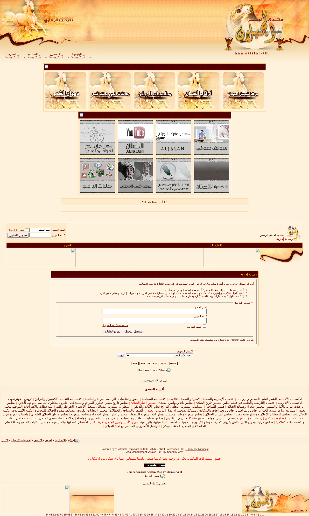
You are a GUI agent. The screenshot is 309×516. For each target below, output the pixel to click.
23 (195, 514)
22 (199, 514)
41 (130, 514)
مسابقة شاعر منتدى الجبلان (277, 410)
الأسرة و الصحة (191, 399)
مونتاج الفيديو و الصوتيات (195, 422)
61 (57, 514)
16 (220, 514)
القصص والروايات (248, 399)
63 (50, 514)
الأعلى (4, 440)
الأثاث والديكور (142, 406)
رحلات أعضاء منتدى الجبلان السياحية (50, 418)
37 (144, 514)
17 (217, 514)
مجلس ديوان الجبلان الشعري (50, 414)
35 (152, 514)
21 (202, 514)
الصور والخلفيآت (129, 399)
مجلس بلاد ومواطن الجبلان (175, 403)
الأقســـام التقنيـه (71, 399)
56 (76, 514)
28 (177, 514)
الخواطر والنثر (65, 406)
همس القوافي (215, 406)
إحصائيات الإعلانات (21, 440)
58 (68, 514)
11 (239, 514)
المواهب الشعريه (192, 406)
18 (213, 514)
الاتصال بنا (60, 440)
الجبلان (48, 440)
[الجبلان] (73, 440)
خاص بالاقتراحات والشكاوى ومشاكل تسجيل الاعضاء (200, 410)
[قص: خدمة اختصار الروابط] (155, 475)
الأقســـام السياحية (154, 399)
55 (79, 514)
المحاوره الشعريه (119, 406)
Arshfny (151, 472)
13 (231, 514)
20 (206, 514)
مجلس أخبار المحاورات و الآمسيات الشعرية (99, 414)
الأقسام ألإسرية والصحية (218, 399)
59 (65, 514)
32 (163, 514)
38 (141, 514)
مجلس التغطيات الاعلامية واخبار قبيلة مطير (263, 414)
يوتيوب (154, 410)
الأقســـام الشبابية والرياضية (158, 422)
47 (108, 514)
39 (137, 514)
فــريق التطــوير (176, 418)
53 (86, 514)
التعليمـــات (216, 245)
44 (119, 514)
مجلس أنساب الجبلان (219, 414)
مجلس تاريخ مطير (116, 403)
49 (101, 514)
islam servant (174, 472)
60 (61, 514)
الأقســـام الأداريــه (290, 403)
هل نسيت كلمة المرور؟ (115, 325)
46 (112, 514)
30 (170, 514)
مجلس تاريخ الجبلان (208, 403)
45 (115, 514)
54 (83, 514)
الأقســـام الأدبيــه (290, 399)
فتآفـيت (174, 399)
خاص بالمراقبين (246, 410)
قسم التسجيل (225, 418)
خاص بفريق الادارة (226, 422)
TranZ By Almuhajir (197, 449)
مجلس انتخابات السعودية (33, 422)
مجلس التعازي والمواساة (93, 418)
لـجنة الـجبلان (171, 426)
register (235, 339)
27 (181, 514)
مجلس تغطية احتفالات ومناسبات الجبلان (137, 418)
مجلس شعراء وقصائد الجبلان (245, 406)
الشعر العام (269, 399)
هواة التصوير (201, 418)
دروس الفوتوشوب (20, 399)
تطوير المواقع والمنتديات (86, 403)
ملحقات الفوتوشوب (15, 414)
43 (123, 514)
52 (90, 514)
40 (134, 514)
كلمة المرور (58, 235)
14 (228, 514)
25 (188, 514)
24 (191, 514)
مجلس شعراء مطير (190, 414)
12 (235, 514)
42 (126, 514)
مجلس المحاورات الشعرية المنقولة (152, 414)
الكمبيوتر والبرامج (46, 399)
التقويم (67, 245)
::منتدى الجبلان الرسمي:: (272, 235)
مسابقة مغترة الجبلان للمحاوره (55, 410)
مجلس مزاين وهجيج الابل (257, 422)
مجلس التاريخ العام (166, 406)
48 (105, 514)
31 (166, 514)
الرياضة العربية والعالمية (100, 399)
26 (184, 514)
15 (224, 514)
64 (47, 514)
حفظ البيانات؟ (16, 230)
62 (54, 514)
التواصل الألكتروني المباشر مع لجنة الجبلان (132, 426)
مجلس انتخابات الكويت (92, 410)
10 (242, 514)
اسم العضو (59, 229)
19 (210, 514)
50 (97, 514)
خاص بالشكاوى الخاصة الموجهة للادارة (43, 403)
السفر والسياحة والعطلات (126, 410)
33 (159, 514)
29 (173, 514)
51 (94, 514)
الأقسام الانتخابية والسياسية (70, 422)
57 (72, 514)
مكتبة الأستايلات (22, 410)
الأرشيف (38, 440)
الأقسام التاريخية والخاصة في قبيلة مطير (249, 403)
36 (148, 514)
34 (155, 514)
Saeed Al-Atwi (175, 451)
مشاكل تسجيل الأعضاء (91, 406)
